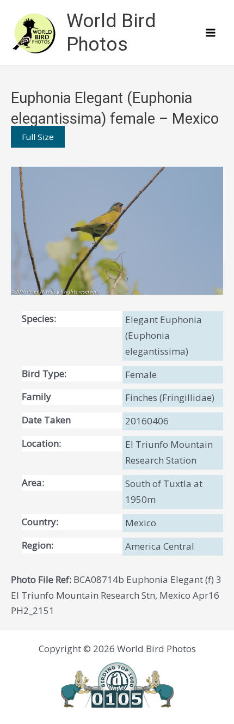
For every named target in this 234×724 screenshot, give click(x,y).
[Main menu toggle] (211, 32)
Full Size (38, 136)
